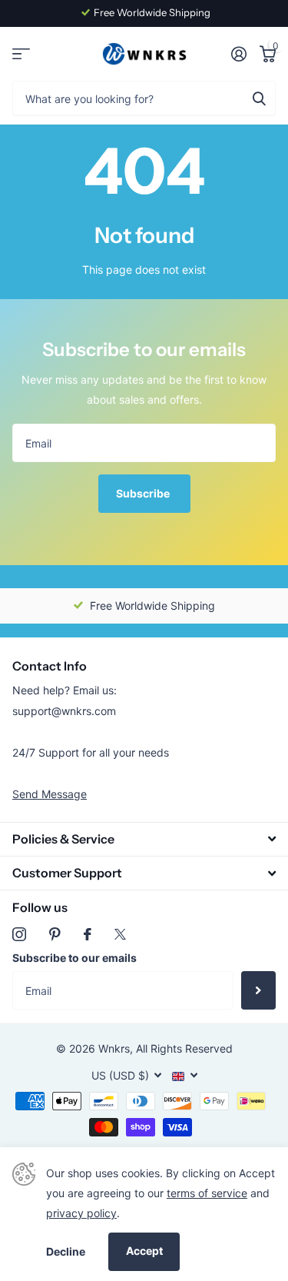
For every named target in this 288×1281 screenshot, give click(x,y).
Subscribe (144, 493)
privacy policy (81, 1212)
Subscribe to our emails (74, 957)
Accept (144, 1250)
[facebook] (87, 934)
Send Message (49, 793)
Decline (65, 1251)
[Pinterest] (55, 934)
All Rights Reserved (184, 1048)
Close (144, 839)
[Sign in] (238, 53)
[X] (120, 934)
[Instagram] (19, 934)
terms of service (207, 1192)
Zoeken (259, 98)
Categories (21, 54)
